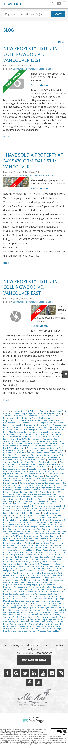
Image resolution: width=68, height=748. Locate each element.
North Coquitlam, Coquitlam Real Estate (32, 557)
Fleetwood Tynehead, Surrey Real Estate (28, 492)
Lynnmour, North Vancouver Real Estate (21, 538)
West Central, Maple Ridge (16, 619)
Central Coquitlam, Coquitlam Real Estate (47, 450)
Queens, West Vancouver (37, 582)
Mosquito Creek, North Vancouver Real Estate (32, 548)
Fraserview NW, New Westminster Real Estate (23, 497)
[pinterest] (29, 682)
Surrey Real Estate (18, 605)
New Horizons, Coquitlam (26, 552)
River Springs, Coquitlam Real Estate (40, 585)
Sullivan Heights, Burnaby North (17, 603)
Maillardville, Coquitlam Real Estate (18, 541)
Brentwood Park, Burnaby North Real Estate (29, 427)
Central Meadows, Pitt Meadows (29, 455)
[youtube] (43, 673)
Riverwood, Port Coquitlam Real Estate (46, 587)
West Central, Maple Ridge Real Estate (46, 619)
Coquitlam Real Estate (38, 469)
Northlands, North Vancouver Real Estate (42, 564)
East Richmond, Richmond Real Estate (32, 488)
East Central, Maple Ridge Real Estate (39, 487)
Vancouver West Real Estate (36, 615)
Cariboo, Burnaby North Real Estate (35, 446)
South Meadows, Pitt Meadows (33, 594)
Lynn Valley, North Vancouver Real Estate (42, 536)
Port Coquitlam (17, 578)
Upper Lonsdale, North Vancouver (30, 610)
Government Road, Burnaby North (18, 506)
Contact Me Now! (34, 660)
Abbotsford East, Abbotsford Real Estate (32, 411)
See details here (40, 85)
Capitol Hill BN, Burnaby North (28, 443)
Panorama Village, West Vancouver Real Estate (32, 569)
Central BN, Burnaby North (15, 450)
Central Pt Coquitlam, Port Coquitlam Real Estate (24, 460)
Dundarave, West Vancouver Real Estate (37, 483)
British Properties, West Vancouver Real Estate (44, 429)
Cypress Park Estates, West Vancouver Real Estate (24, 473)
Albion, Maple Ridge (24, 413)
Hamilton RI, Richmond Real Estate (25, 513)
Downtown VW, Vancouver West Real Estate (38, 478)
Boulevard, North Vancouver (23, 425)
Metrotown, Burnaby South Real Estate (27, 545)
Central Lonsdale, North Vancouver (18, 453)
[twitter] (25, 673)
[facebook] (7, 673)
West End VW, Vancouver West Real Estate (21, 622)
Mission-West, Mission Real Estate (37, 547)
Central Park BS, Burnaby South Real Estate (42, 457)
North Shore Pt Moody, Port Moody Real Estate (30, 561)
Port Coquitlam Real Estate (37, 578)
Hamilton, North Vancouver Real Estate (32, 515)
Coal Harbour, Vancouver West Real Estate (33, 463)
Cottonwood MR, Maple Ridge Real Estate (42, 471)
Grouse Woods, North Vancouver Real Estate (34, 509)
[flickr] (51, 673)
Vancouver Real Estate (13, 615)
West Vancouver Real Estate (22, 624)
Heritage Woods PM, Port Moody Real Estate (34, 522)
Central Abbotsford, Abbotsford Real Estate (45, 448)
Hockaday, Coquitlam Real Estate (42, 524)
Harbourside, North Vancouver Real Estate (42, 517)
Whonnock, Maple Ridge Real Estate (36, 628)
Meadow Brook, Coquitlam (22, 543)
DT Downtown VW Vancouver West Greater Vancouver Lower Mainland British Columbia (32, 480)
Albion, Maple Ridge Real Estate (48, 413)
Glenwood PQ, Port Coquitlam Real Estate (36, 504)
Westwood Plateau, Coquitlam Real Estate (28, 626)
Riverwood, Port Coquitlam (15, 587)
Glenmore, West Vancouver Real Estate (32, 501)
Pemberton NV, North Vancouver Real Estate (44, 573)
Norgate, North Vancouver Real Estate (27, 554)
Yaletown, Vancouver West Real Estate (45, 631)
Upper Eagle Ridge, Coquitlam (23, 608)
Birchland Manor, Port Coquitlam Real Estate (34, 420)
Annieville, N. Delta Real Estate (23, 418)
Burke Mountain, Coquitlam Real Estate (20, 432)
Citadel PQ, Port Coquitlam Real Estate (41, 462)
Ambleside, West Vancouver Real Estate (20, 416)
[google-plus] (16, 673)
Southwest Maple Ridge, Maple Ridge (26, 598)
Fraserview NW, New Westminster (42, 494)
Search (58, 14)
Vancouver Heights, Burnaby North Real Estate (44, 612)
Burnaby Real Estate (29, 434)
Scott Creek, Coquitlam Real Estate (18, 589)
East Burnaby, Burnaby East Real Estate (44, 485)
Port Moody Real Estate (42, 580)
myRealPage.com (34, 721)
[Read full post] (16, 83)
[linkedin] (34, 673)
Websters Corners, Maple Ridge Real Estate (46, 617)
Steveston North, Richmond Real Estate (43, 601)
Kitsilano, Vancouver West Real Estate (35, 529)
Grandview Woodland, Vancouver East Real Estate (36, 508)
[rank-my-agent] (38, 682)
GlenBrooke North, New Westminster (32, 499)
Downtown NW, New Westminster (29, 476)
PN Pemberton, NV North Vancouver (19, 575)
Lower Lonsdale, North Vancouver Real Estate (25, 534)
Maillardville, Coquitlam (50, 538)
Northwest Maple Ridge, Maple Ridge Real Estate (24, 566)
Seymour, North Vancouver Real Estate (27, 591)
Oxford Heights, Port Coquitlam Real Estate (33, 568)
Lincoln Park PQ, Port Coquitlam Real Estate (47, 531)
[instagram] (60, 673)
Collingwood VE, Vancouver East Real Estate (33, 68)
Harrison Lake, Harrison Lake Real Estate (21, 520)
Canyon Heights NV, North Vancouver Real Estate (31, 439)
